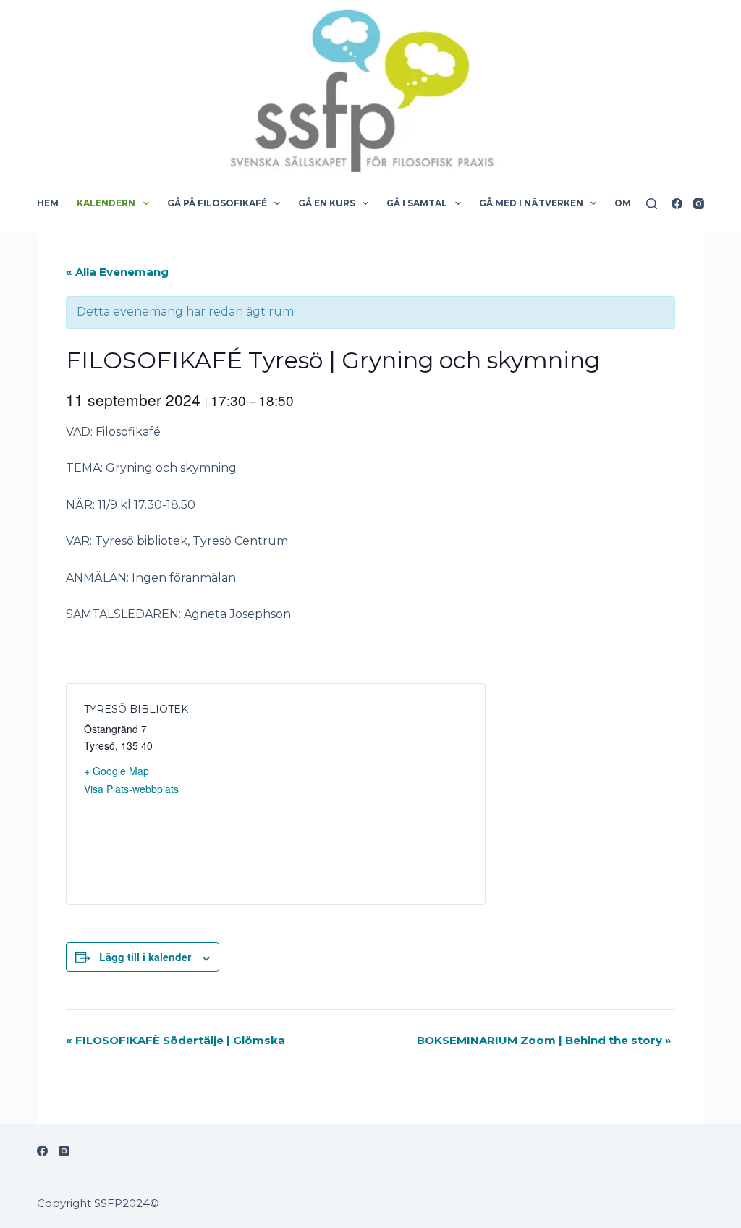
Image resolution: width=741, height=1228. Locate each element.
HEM (48, 203)
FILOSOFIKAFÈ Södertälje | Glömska (175, 1040)
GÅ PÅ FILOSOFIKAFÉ (217, 203)
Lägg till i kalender (145, 956)
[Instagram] (698, 203)
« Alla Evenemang (117, 272)
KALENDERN (106, 203)
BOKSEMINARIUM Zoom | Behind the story (544, 1040)
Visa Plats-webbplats (131, 789)
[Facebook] (677, 203)
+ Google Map (116, 770)
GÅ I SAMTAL (416, 203)
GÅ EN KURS (326, 203)
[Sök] (651, 203)
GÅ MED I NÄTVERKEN (531, 203)
